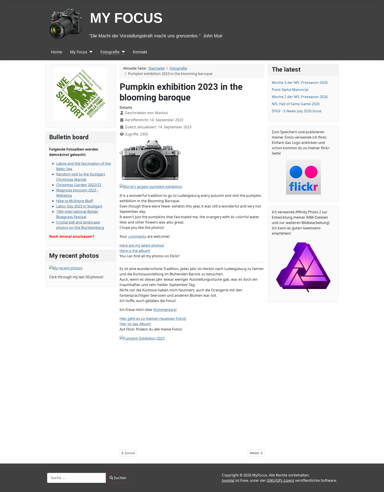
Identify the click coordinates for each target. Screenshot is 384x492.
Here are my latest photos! (142, 245)
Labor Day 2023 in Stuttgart (79, 206)
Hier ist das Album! (135, 323)
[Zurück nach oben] (376, 483)
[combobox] (76, 478)
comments (137, 236)
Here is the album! (135, 250)
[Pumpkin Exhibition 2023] (142, 338)
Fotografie (110, 51)
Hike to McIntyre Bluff (74, 200)
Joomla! (228, 480)
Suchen (120, 477)
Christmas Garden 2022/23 (78, 184)
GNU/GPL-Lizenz (280, 480)
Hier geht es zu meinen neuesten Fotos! (153, 318)
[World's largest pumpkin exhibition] (151, 186)
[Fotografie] (122, 52)
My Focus (78, 51)
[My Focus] (90, 52)
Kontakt (140, 51)
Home (56, 51)
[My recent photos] (65, 267)
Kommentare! (165, 309)
